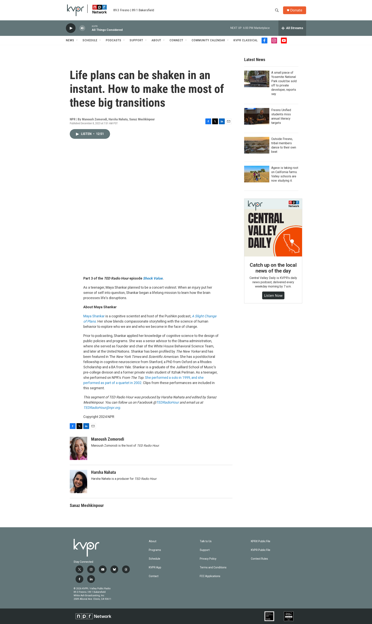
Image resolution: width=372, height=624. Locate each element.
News (70, 40)
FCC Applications (210, 576)
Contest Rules (259, 558)
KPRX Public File (260, 541)
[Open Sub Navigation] (77, 40)
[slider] (88, 28)
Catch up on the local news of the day (273, 268)
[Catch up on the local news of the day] (273, 227)
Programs (155, 550)
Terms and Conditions (213, 567)
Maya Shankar (94, 316)
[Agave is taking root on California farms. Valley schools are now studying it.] (256, 174)
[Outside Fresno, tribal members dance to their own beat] (256, 145)
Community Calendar (208, 40)
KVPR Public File (260, 550)
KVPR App (155, 567)
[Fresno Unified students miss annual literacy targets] (256, 116)
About (156, 40)
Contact (153, 576)
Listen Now (273, 295)
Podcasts (113, 40)
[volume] (82, 28)
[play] (71, 28)
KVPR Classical (245, 40)
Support (136, 40)
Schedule (90, 40)
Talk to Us (206, 541)
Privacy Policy (208, 558)
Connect (176, 40)
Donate (296, 10)
